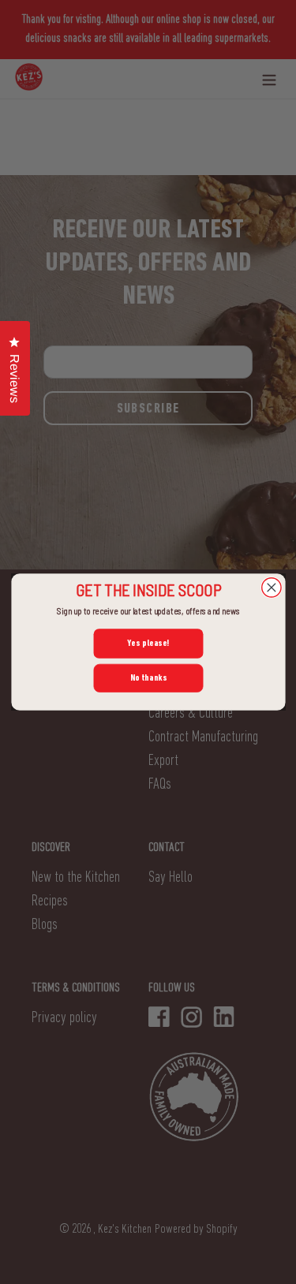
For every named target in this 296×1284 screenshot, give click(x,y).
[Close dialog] (270, 587)
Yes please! (148, 643)
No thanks (148, 677)
